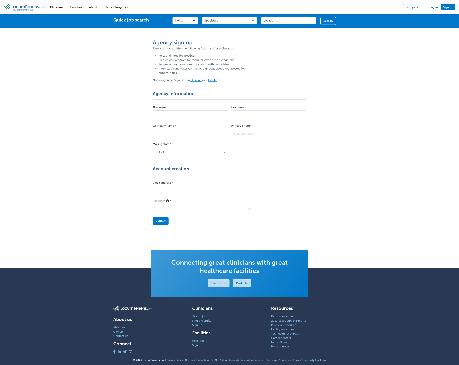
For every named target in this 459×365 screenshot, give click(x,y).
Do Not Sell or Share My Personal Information (237, 360)
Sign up (448, 7)
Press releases (280, 346)
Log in (433, 7)
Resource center (282, 316)
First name (160, 107)
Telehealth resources (285, 333)
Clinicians (56, 7)
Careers (118, 331)
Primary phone (241, 125)
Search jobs (218, 283)
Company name (163, 125)
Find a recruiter (202, 320)
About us (119, 327)
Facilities (76, 7)
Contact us (120, 336)
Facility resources (282, 329)
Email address (162, 182)
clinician (196, 80)
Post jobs (412, 7)
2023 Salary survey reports (288, 320)
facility (212, 80)
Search (328, 21)
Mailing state (161, 144)
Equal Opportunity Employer (309, 360)
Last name (237, 107)
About (93, 7)
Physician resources (284, 325)
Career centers (281, 338)
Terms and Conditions (278, 360)
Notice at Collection (197, 360)
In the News (279, 342)
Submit (160, 221)
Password (159, 201)
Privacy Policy (175, 360)
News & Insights (115, 7)
